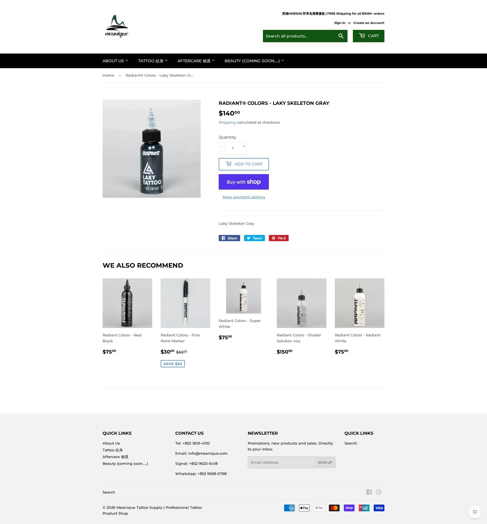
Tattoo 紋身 (151, 60)
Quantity (227, 137)
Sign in (340, 23)
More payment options (244, 197)
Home (108, 75)
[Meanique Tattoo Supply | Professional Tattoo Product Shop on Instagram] (379, 493)
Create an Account (368, 23)
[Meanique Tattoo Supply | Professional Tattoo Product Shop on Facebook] (369, 493)
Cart (373, 35)
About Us (114, 60)
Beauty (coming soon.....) (253, 60)
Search (350, 443)
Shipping (227, 122)
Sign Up (325, 462)
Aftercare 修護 (195, 60)
